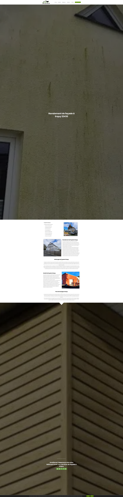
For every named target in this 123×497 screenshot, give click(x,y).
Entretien (68, 2)
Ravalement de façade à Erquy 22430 (48, 224)
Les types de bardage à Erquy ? (48, 234)
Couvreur (59, 2)
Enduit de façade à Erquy (48, 228)
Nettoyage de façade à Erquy (48, 227)
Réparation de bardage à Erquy (48, 231)
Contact (72, 2)
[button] (65, 2)
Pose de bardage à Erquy (48, 230)
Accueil (56, 2)
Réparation (63, 2)
